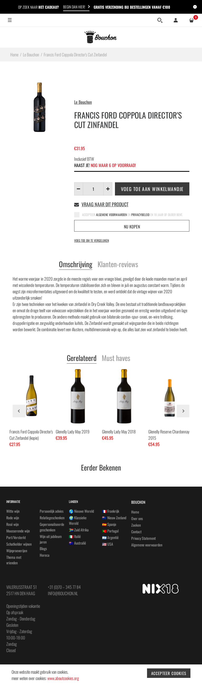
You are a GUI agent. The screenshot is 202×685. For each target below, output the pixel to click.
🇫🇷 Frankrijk (110, 511)
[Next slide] (183, 411)
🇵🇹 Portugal (110, 531)
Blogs (43, 548)
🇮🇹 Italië (75, 536)
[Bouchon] (101, 37)
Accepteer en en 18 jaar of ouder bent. (132, 214)
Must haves (116, 358)
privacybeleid (140, 214)
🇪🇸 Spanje (109, 524)
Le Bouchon (83, 102)
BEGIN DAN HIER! (74, 6)
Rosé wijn (12, 524)
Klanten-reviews (118, 264)
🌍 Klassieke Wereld (78, 520)
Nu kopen (132, 226)
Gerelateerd (82, 358)
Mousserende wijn (18, 531)
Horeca (44, 555)
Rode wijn (12, 517)
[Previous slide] (19, 411)
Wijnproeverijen (16, 550)
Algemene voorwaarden (146, 544)
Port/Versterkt (16, 537)
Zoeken (136, 525)
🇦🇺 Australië (77, 543)
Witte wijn (12, 511)
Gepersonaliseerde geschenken (52, 526)
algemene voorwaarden (112, 214)
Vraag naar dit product (105, 204)
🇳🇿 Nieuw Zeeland (114, 517)
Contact (136, 531)
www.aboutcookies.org (63, 678)
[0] (191, 20)
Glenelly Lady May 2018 (119, 431)
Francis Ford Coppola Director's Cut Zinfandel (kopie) (31, 434)
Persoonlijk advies (51, 511)
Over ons (137, 518)
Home (135, 512)
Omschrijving (75, 264)
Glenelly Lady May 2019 (72, 431)
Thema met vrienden (13, 559)
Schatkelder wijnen (19, 544)
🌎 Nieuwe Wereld (81, 511)
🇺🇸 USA (107, 544)
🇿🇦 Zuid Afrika (79, 529)
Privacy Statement (143, 538)
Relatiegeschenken (52, 517)
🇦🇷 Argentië (110, 537)
